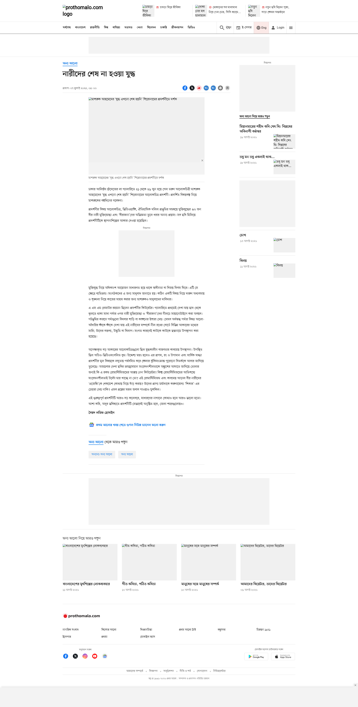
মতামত (128, 27)
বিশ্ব (106, 27)
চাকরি (163, 27)
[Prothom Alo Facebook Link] (67, 656)
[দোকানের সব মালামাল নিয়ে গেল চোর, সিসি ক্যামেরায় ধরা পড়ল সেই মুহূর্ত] (201, 11)
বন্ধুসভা (222, 630)
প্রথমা (104, 637)
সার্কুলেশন (169, 671)
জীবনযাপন (177, 27)
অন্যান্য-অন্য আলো (102, 454)
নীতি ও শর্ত (185, 671)
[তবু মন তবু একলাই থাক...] (284, 167)
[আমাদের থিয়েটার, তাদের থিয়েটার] (268, 562)
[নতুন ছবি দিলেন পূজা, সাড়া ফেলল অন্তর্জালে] (254, 11)
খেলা (140, 27)
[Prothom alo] (88, 11)
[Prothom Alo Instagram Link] (87, 656)
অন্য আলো (70, 63)
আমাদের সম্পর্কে (134, 671)
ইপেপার (67, 637)
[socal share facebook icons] (185, 90)
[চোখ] (284, 245)
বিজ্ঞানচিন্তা (146, 630)
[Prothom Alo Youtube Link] (96, 656)
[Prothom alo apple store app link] (283, 657)
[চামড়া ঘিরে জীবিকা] (148, 11)
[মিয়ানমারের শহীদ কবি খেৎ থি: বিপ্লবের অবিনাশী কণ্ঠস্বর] (284, 141)
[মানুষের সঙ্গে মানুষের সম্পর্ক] (208, 562)
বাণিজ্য (116, 27)
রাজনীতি (95, 27)
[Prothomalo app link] (256, 657)
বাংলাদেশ (80, 27)
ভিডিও (191, 27)
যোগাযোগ (202, 671)
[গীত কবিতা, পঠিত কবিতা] (149, 562)
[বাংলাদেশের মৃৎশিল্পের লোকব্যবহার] (90, 562)
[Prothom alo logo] (81, 617)
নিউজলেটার (219, 671)
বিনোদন (151, 27)
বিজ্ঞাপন (153, 671)
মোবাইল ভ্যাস (147, 637)
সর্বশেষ (67, 27)
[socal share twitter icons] (192, 90)
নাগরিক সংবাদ (70, 630)
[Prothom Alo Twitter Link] (77, 656)
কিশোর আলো (108, 630)
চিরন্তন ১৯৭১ (263, 630)
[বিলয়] (284, 270)
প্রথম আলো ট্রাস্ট (187, 630)
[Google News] (104, 657)
